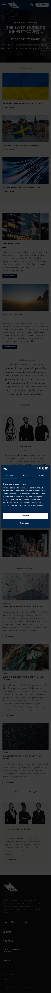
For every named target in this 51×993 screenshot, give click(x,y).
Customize (24, 523)
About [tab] (42, 475)
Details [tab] (26, 475)
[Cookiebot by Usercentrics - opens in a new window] (37, 468)
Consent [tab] (9, 475)
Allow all (25, 516)
